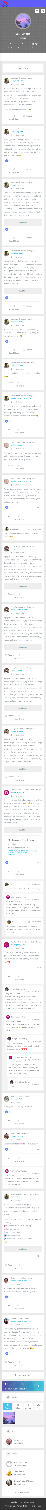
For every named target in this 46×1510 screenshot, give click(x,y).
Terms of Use (35, 1506)
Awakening (18, 1440)
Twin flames (15, 1197)
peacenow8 (15, 442)
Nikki (13, 1133)
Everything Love (17, 81)
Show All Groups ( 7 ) (23, 1492)
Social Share (14, 119)
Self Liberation (16, 445)
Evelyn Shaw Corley (17, 989)
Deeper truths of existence (21, 398)
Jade (12, 1096)
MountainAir (15, 78)
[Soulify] (5, 4)
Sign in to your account (16, 1389)
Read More (23, 222)
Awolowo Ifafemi (17, 1194)
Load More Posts (24, 1375)
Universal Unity (17, 253)
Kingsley (14, 1278)
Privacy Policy (22, 1506)
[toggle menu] (3, 57)
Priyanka (14, 1318)
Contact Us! (10, 1506)
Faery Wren (15, 546)
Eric (11, 884)
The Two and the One (19, 789)
